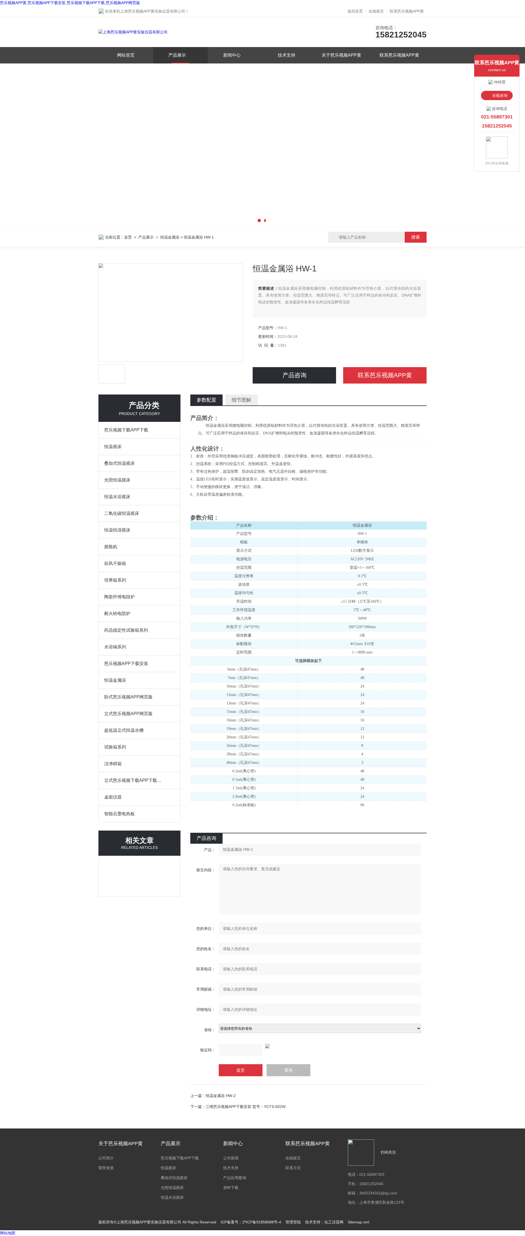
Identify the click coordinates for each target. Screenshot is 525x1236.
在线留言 (376, 11)
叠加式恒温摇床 (119, 463)
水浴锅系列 (115, 647)
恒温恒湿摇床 (117, 530)
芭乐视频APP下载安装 (126, 663)
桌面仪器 (113, 797)
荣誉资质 (106, 1168)
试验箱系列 (115, 747)
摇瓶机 (110, 546)
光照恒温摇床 (117, 480)
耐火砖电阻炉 (117, 613)
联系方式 (293, 1168)
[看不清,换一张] (308, 1046)
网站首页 (126, 55)
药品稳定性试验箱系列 (126, 630)
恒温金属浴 (169, 237)
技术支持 (286, 55)
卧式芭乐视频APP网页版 (128, 697)
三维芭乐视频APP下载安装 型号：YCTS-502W (246, 1106)
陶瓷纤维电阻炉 (119, 596)
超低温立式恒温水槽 (124, 730)
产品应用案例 (234, 1178)
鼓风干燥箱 (115, 563)
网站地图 (7, 1233)
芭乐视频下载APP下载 (126, 430)
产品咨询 (294, 375)
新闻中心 (232, 55)
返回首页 (355, 11)
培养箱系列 (115, 580)
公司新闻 (230, 1158)
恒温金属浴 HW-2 (221, 1095)
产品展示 (177, 55)
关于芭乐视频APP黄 (341, 55)
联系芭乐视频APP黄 (407, 11)
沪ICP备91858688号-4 (261, 1222)
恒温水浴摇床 (117, 496)
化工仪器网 (333, 1222)
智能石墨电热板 (119, 813)
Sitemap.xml (358, 1222)
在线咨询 (500, 95)
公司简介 (106, 1158)
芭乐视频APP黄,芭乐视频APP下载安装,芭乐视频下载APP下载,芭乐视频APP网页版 (70, 3)
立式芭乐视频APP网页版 (128, 713)
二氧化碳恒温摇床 (121, 513)
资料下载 (230, 1187)
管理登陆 (293, 1222)
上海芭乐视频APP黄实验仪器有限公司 (152, 11)
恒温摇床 (113, 446)
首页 (128, 237)
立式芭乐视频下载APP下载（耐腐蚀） (134, 780)
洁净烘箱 (113, 763)
